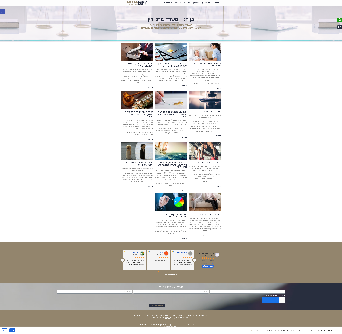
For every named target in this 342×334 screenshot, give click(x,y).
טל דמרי (136, 252)
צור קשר (178, 3)
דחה (4, 330)
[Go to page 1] (158, 271)
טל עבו (185, 252)
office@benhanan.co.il (170, 326)
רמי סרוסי (160, 252)
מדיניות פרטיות (170, 319)
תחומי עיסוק (206, 3)
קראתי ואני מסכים (272, 295)
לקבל (12, 330)
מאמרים (187, 3)
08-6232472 (154, 325)
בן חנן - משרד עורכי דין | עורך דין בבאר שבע (205, 255)
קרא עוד (218, 88)
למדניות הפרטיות (267, 295)
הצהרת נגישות (167, 3)
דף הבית (216, 3)
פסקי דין (196, 3)
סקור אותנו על (208, 266)
